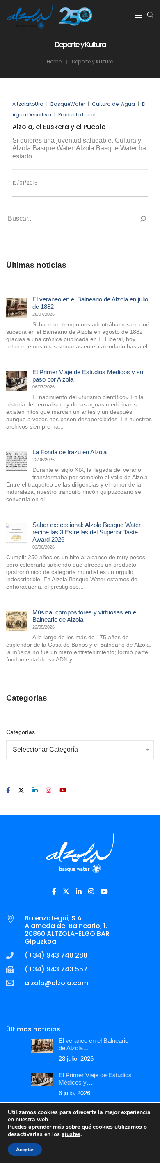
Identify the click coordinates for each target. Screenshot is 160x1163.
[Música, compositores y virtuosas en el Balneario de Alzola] (16, 621)
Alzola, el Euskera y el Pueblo (59, 127)
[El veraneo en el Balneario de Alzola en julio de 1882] (16, 308)
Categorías (20, 732)
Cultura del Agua (113, 103)
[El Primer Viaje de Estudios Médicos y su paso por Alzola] (16, 381)
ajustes (71, 1134)
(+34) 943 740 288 (56, 955)
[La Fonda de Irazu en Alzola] (16, 461)
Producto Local (77, 114)
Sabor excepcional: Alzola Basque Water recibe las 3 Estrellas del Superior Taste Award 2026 (86, 532)
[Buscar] (143, 218)
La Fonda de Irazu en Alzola (69, 452)
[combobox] (80, 749)
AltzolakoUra (27, 103)
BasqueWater (67, 103)
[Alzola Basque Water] (49, 25)
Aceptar (25, 1149)
